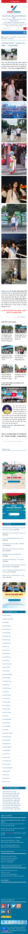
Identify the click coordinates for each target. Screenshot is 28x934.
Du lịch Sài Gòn (6, 709)
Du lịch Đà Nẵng (6, 677)
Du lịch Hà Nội (5, 698)
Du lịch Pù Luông (6, 712)
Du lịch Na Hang (6, 632)
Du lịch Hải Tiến (6, 667)
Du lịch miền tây (6, 705)
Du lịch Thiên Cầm (7, 664)
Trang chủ (5, 37)
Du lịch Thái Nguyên (7, 767)
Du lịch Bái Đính (6, 750)
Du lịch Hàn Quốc (6, 736)
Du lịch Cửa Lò (6, 660)
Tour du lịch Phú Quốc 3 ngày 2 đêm (11, 809)
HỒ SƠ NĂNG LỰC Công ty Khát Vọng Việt (14, 22)
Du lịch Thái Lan (6, 722)
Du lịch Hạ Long (6, 639)
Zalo (4, 928)
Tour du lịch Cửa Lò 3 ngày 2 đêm (10, 802)
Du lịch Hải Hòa (6, 670)
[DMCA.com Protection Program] (6, 916)
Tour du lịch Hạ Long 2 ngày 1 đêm (11, 793)
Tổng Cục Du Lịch (5, 872)
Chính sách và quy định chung (8, 856)
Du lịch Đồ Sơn (6, 653)
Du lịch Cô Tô (5, 646)
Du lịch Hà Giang (6, 615)
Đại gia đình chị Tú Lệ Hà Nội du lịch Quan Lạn (20, 337)
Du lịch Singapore (6, 719)
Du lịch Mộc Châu (6, 629)
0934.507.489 (12, 842)
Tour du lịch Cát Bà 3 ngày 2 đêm (10, 795)
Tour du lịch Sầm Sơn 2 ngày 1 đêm (11, 800)
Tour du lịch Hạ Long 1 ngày (9, 791)
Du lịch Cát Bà (5, 650)
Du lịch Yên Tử (6, 754)
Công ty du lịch (6, 291)
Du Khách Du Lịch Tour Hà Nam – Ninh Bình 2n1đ (20, 357)
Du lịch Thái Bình (6, 764)
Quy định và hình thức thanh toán (9, 858)
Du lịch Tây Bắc (6, 702)
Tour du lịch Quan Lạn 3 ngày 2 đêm (11, 798)
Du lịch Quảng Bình (7, 674)
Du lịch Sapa (5, 622)
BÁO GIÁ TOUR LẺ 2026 (8, 16)
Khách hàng (12, 37)
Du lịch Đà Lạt (5, 684)
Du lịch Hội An (5, 774)
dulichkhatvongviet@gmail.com (11, 845)
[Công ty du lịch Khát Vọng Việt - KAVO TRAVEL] (14, 9)
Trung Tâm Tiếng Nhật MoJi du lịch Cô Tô (6, 357)
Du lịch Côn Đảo (6, 740)
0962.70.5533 (4, 842)
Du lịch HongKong (6, 747)
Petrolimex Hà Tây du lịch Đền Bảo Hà (20, 376)
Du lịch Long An (6, 771)
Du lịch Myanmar (6, 743)
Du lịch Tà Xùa (6, 781)
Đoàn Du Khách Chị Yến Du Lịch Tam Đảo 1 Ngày (6, 376)
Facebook (5, 931)
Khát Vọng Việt (12, 62)
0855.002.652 (20, 842)
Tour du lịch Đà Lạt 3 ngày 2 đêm (10, 807)
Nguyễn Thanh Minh (7, 425)
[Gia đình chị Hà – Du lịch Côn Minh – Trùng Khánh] (9, 54)
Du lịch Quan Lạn (6, 643)
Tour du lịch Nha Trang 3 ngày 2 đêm (11, 805)
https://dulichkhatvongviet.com (12, 847)
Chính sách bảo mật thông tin (8, 860)
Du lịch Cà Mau (6, 757)
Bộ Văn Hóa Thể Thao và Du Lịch (9, 870)
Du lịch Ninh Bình (6, 761)
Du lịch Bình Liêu (6, 636)
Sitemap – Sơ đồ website (7, 861)
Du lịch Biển (5, 729)
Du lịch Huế (5, 715)
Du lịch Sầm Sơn (6, 657)
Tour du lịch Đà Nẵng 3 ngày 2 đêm (11, 803)
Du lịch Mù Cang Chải (7, 619)
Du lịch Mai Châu (6, 626)
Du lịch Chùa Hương (7, 733)
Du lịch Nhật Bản (6, 726)
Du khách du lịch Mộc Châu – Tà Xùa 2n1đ (13, 559)
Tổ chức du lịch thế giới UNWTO (9, 874)
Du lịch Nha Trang (6, 681)
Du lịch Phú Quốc (6, 688)
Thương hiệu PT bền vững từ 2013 (10, 24)
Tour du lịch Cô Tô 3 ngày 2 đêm (10, 796)
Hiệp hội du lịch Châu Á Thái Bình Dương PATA (12, 876)
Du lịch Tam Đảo (6, 695)
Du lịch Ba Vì (5, 691)
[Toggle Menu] (24, 32)
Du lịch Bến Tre (6, 778)
